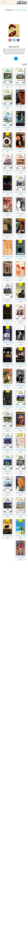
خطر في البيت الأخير (20, 170)
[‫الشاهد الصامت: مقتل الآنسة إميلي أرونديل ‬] (20, 247)
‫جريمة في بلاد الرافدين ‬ (7, 235)
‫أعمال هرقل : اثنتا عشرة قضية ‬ (18, 364)
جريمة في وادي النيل (7, 256)
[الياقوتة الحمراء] (20, 140)
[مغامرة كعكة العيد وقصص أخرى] (7, 440)
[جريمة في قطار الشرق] (20, 182)
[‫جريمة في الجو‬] (20, 204)
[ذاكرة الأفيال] (7, 483)
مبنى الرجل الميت (7, 428)
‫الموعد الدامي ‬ (7, 278)
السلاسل (17, 10)
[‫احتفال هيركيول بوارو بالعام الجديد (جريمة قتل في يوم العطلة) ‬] (20, 290)
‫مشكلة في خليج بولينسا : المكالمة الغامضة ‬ (15, 535)
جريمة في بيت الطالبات (20, 428)
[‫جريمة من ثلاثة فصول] (7, 182)
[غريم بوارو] (7, 204)
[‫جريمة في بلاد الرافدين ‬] (7, 225)
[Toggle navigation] (3, 2)
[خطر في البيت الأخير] (20, 161)
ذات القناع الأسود (20, 106)
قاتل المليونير (7, 385)
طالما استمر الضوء (7, 535)
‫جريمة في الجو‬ (20, 213)
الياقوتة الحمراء (20, 149)
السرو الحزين (8, 299)
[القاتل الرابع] (20, 225)
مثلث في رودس (20, 557)
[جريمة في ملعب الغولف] (7, 75)
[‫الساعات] (20, 462)
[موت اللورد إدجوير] (7, 161)
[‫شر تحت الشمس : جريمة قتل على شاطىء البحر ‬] (7, 311)
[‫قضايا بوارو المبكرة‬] (20, 505)
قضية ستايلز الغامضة (20, 84)
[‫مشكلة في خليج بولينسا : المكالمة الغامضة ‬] (20, 526)
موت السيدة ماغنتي (20, 407)
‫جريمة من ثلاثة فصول (7, 192)
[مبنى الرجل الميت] (7, 419)
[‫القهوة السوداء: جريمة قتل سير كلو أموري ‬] (7, 140)
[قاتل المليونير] (7, 376)
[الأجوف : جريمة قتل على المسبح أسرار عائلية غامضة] (7, 333)
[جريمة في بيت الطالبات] (20, 419)
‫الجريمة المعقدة (20, 492)
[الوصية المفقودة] (20, 376)
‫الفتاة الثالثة (7, 471)
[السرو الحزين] (7, 290)
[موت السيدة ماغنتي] (20, 397)
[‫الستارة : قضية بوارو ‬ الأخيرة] (7, 505)
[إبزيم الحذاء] (20, 311)
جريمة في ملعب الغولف (7, 84)
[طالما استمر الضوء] (7, 526)
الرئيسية (24, 10)
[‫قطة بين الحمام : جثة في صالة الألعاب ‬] (20, 440)
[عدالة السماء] (20, 333)
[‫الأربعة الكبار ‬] (7, 118)
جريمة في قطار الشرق (20, 192)
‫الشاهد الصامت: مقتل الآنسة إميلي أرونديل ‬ (15, 256)
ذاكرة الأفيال (7, 492)
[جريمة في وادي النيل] (7, 247)
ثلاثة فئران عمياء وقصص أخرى (18, 127)
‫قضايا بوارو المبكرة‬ (20, 514)
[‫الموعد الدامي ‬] (7, 268)
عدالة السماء (20, 342)
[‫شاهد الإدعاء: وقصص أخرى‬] (7, 354)
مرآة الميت (20, 278)
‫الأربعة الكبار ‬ (7, 127)
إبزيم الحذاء (20, 321)
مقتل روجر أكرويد (7, 106)
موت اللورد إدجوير (7, 170)
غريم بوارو (7, 213)
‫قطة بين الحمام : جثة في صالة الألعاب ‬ (16, 450)
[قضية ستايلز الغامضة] (20, 75)
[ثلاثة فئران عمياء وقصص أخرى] (20, 118)
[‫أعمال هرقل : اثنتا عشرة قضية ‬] (20, 354)
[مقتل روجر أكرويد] (7, 97)
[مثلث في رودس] (20, 548)
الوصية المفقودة (20, 385)
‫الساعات (20, 471)
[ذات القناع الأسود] (20, 97)
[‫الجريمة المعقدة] (20, 483)
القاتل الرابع (20, 235)
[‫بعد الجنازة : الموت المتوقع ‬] (7, 397)
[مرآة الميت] (20, 268)
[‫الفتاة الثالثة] (7, 462)
